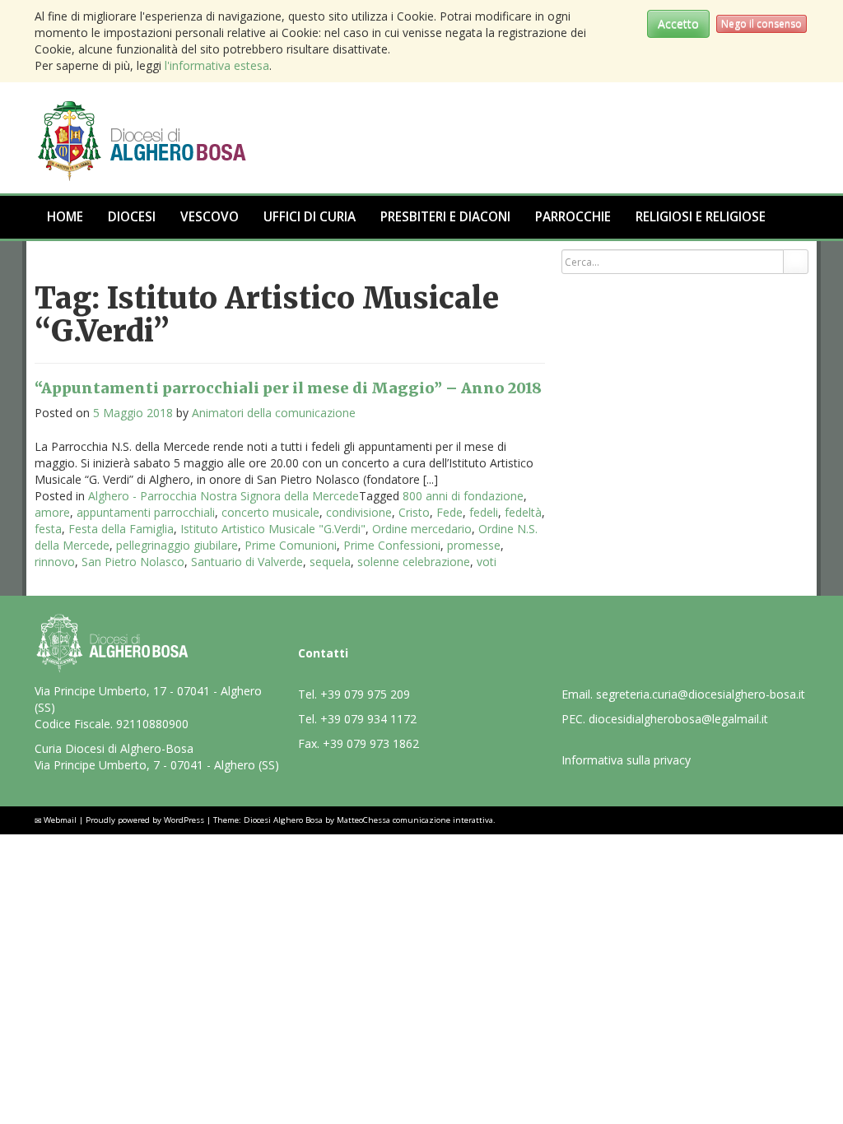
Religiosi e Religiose (701, 216)
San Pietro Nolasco (133, 561)
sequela (330, 561)
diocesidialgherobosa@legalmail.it (678, 719)
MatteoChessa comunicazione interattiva (415, 820)
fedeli (483, 512)
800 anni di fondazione (463, 496)
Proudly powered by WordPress (145, 820)
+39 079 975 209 (365, 694)
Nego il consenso (761, 23)
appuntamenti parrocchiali (146, 512)
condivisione (359, 512)
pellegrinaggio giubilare (177, 545)
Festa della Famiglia (121, 528)
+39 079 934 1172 (368, 719)
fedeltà (523, 512)
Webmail (60, 820)
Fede (449, 512)
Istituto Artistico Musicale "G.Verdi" (273, 528)
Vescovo (209, 216)
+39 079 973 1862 (371, 743)
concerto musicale (270, 512)
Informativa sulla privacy (626, 760)
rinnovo (55, 561)
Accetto (678, 23)
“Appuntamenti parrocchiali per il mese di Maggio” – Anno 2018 (288, 388)
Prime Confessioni (391, 545)
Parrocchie (573, 216)
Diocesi (132, 216)
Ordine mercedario (422, 528)
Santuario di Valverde (247, 561)
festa (48, 528)
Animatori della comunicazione (274, 412)
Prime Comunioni (291, 545)
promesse (474, 545)
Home (65, 216)
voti (486, 561)
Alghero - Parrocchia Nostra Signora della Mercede (223, 496)
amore (52, 512)
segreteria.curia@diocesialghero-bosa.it (700, 694)
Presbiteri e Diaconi (445, 216)
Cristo (414, 512)
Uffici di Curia (309, 216)
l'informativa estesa (217, 65)
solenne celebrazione (413, 561)
